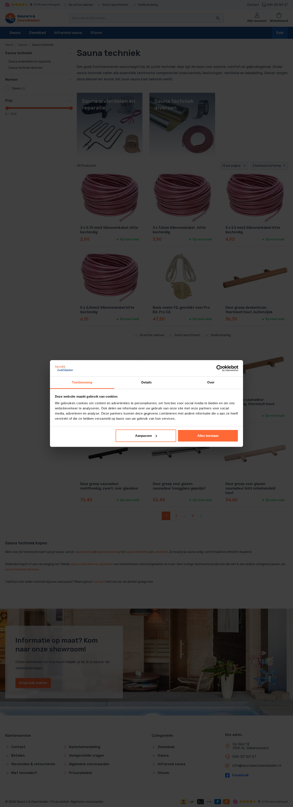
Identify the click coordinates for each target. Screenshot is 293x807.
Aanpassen (143, 435)
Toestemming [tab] (82, 382)
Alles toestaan (208, 435)
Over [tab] (210, 382)
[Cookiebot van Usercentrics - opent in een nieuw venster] (219, 368)
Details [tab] (146, 382)
